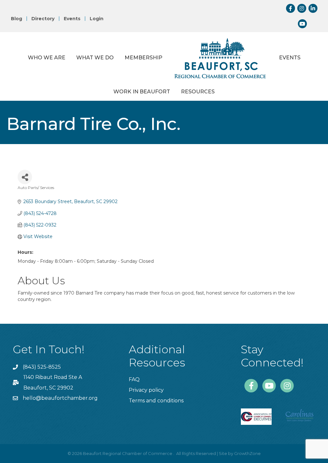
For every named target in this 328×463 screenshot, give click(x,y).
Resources (198, 92)
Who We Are (46, 58)
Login (96, 18)
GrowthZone (247, 453)
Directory (42, 18)
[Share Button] (25, 177)
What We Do (95, 58)
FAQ (134, 379)
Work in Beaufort (141, 92)
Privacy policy (146, 390)
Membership (143, 58)
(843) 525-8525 (42, 367)
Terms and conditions (156, 401)
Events (72, 18)
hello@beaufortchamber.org (60, 398)
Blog (16, 18)
